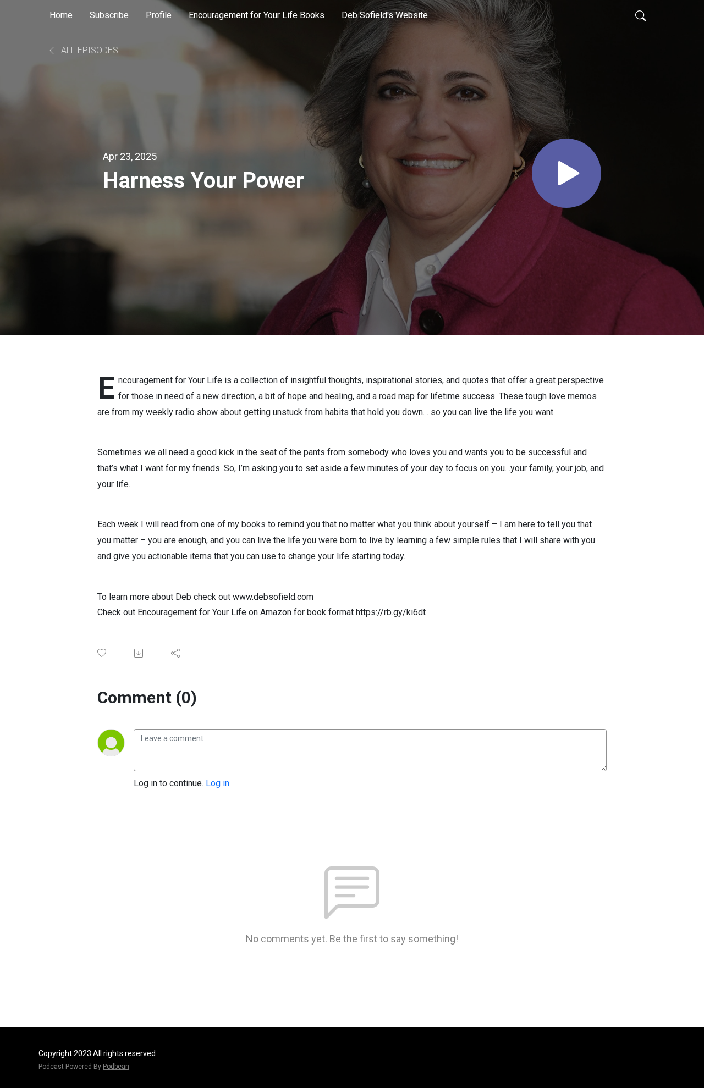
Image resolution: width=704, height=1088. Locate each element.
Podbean (116, 1066)
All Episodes (88, 50)
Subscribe (109, 15)
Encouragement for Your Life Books (256, 15)
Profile (159, 15)
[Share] (176, 653)
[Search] (641, 15)
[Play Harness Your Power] (566, 173)
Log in (217, 783)
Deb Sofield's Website (385, 15)
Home (61, 15)
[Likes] (102, 653)
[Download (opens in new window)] (139, 653)
